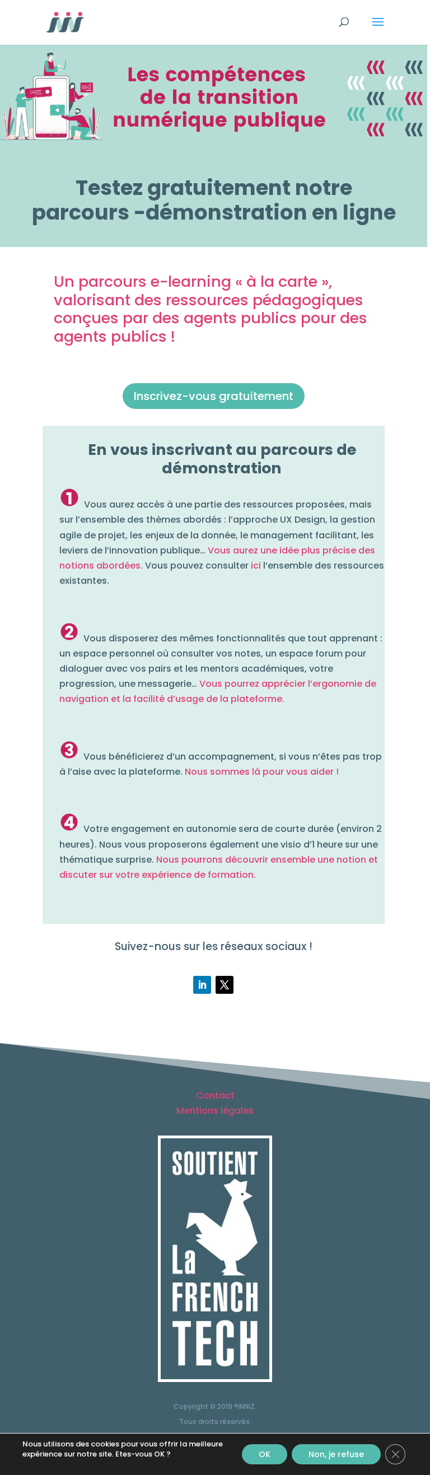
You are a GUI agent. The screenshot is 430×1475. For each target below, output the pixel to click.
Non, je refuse (336, 1454)
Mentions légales (215, 1110)
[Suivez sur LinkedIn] (202, 985)
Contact (215, 1095)
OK (264, 1454)
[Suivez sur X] (224, 985)
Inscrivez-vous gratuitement (213, 396)
